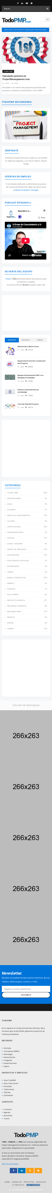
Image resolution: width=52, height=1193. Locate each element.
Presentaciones (10, 1063)
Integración (13, 555)
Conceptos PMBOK (11, 1051)
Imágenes (8, 1060)
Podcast (11, 589)
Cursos (6, 1118)
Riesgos (11, 617)
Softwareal (8, 1095)
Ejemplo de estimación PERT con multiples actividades (30, 376)
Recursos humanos (16, 606)
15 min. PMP (8, 71)
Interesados (13, 566)
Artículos (7, 1048)
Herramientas (9, 1057)
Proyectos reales (16, 600)
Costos (10, 538)
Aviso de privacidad (10, 1164)
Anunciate (8, 1115)
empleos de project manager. (26, 190)
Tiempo (10, 629)
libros (10, 572)
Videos (6, 1066)
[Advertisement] (26, 313)
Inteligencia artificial (18, 561)
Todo (14, 20)
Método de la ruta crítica (28, 346)
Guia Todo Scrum (11, 1083)
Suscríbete (26, 995)
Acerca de (17, 1182)
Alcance (11, 510)
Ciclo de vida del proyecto (28, 404)
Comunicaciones (15, 532)
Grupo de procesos (16, 549)
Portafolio (8, 1086)
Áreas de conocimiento (18, 515)
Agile (9, 504)
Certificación (14, 527)
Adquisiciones (14, 498)
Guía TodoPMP (10, 1080)
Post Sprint (13, 594)
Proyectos (29, 1182)
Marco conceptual (16, 578)
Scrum (10, 623)
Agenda (7, 1112)
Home (7, 1182)
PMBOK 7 (11, 583)
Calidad (11, 521)
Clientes (7, 1092)
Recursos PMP (14, 612)
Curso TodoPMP (15, 544)
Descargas (8, 1054)
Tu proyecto (18, 1185)
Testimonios (9, 1089)
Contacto (8, 1109)
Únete (8, 279)
